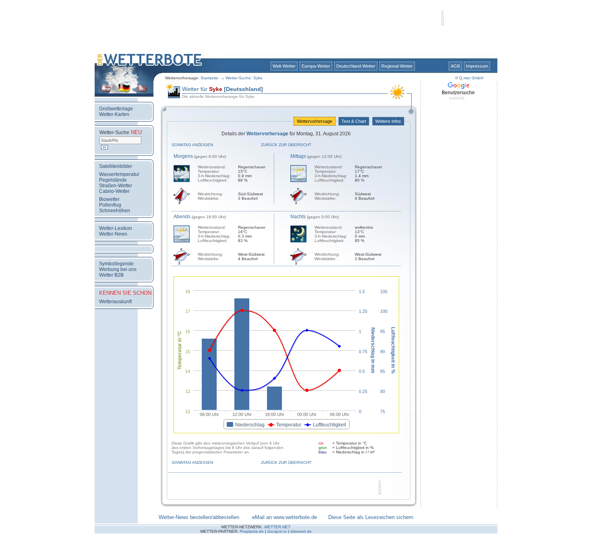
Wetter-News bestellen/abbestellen (199, 517)
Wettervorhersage (314, 121)
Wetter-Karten (114, 114)
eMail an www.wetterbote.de (284, 517)
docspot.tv (277, 531)
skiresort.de (301, 531)
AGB (455, 66)
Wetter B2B (111, 275)
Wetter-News (113, 234)
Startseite (209, 78)
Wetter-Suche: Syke (244, 78)
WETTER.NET (277, 527)
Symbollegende (116, 264)
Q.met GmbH (471, 78)
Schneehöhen (114, 210)
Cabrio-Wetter (114, 191)
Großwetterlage (116, 109)
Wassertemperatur (119, 174)
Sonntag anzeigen (192, 145)
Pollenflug (110, 205)
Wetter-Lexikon (115, 228)
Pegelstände (113, 180)
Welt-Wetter (284, 66)
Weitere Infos (388, 121)
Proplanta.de (252, 531)
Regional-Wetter (397, 66)
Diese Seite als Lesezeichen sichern (370, 517)
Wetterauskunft (115, 301)
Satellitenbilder (115, 166)
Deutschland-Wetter (355, 66)
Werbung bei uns (118, 269)
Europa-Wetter (316, 66)
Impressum (477, 66)
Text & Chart (353, 121)
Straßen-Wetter (115, 185)
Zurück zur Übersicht (286, 145)
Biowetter (109, 199)
